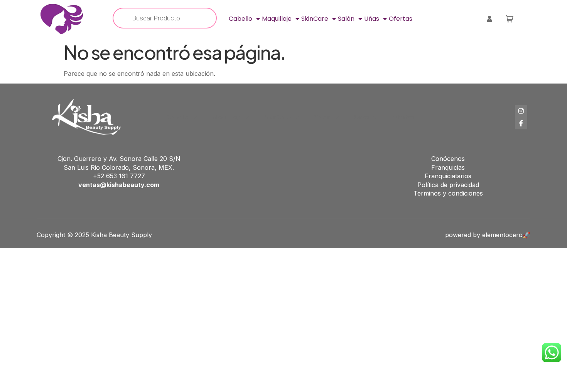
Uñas (371, 18)
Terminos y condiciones (448, 193)
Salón (346, 18)
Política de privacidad (448, 185)
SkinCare (314, 18)
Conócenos (448, 158)
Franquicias (448, 167)
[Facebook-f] (521, 123)
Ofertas (400, 18)
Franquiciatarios (448, 176)
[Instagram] (521, 111)
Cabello (240, 18)
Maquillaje (277, 18)
